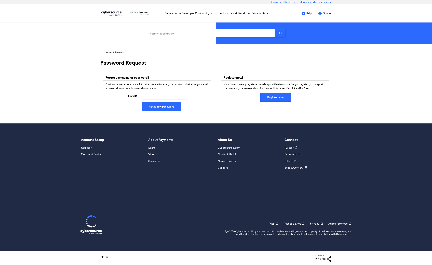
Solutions (154, 161)
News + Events (227, 161)
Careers (223, 167)
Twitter (289, 147)
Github (289, 161)
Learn (152, 147)
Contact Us (225, 154)
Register (86, 147)
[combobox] (216, 33)
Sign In (326, 13)
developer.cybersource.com (315, 2)
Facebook (291, 154)
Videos (152, 154)
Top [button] (106, 256)
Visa (272, 223)
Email (131, 95)
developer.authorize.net (284, 2)
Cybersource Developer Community (111, 13)
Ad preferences (338, 223)
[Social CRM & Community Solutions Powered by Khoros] (323, 257)
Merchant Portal (91, 154)
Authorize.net (292, 223)
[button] (136, 96)
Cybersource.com (229, 147)
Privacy (314, 223)
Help (309, 13)
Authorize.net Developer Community (243, 13)
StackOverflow (294, 167)
